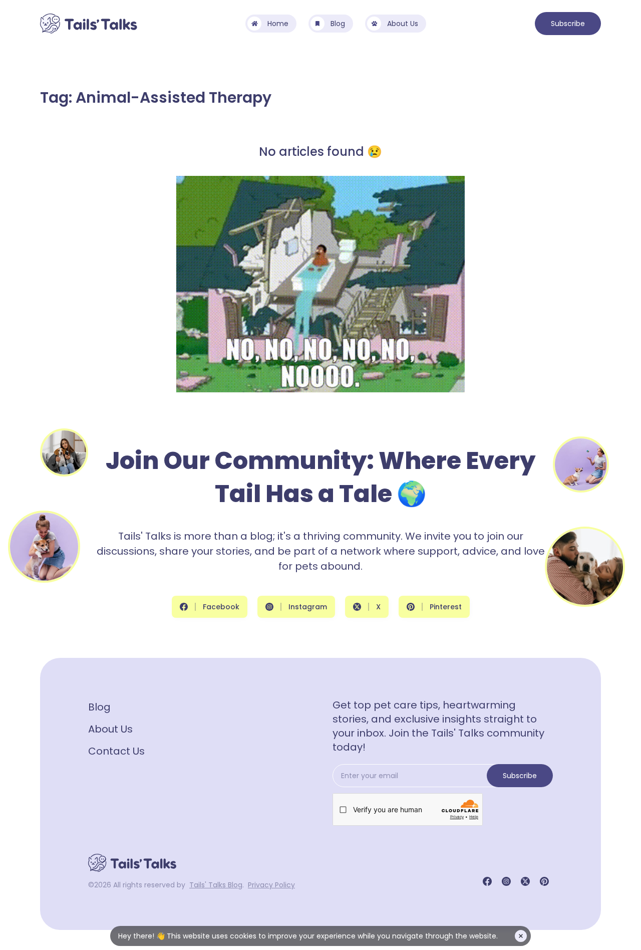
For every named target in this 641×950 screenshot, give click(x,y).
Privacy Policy (271, 885)
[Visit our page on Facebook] (487, 881)
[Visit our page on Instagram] (506, 881)
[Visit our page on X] (525, 881)
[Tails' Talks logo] (88, 24)
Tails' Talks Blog (215, 885)
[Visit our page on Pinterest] (544, 881)
